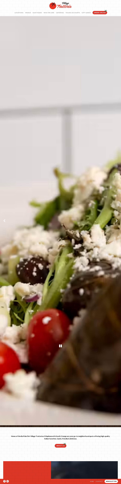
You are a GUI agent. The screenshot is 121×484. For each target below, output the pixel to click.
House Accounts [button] (73, 12)
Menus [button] (28, 12)
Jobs (92, 481)
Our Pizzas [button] (37, 12)
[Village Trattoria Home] (60, 5)
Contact (99, 481)
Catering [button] (60, 12)
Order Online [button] (100, 12)
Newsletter (111, 481)
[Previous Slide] (4, 221)
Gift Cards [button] (86, 12)
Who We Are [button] (49, 12)
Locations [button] (19, 12)
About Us (60, 446)
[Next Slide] (116, 221)
